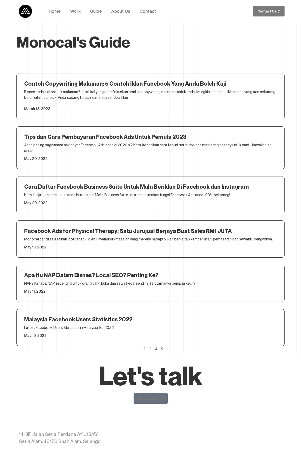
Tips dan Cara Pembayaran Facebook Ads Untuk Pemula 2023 (105, 136)
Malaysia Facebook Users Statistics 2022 (78, 319)
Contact (148, 11)
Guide (96, 11)
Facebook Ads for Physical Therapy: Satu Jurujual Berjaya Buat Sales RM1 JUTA (128, 231)
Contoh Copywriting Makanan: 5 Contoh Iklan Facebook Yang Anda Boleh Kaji (125, 83)
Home (55, 11)
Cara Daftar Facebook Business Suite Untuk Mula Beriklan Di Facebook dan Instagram (136, 186)
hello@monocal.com (259, 434)
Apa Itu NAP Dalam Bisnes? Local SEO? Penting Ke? (91, 275)
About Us (120, 11)
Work (75, 11)
